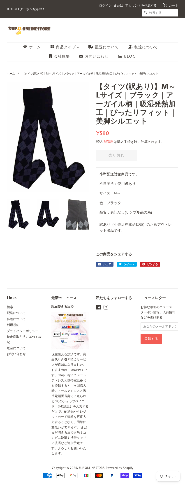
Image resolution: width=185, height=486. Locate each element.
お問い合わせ (16, 354)
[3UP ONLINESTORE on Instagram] (105, 308)
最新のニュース (64, 297)
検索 (10, 307)
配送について (16, 313)
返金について (16, 348)
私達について (16, 319)
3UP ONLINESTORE (91, 468)
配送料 (109, 142)
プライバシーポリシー (22, 331)
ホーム (11, 74)
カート (173, 5)
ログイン (105, 5)
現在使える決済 (62, 307)
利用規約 (13, 325)
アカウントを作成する (141, 5)
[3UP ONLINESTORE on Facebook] (98, 308)
